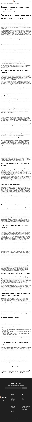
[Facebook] (0, 400)
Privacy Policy (13, 399)
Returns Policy (13, 407)
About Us (12, 395)
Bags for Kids (23, 395)
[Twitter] (2, 400)
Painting (23, 399)
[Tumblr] (4, 400)
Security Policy (13, 398)
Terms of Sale (13, 400)
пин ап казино (12, 31)
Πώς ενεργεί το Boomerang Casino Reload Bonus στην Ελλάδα (25, 371)
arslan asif (2, 11)
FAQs (12, 408)
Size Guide (12, 410)
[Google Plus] (3, 400)
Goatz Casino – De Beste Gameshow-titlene (4, 371)
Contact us (12, 411)
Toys (22, 400)
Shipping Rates (13, 406)
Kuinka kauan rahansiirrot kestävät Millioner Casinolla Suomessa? (13, 371)
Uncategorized (7, 11)
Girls (22, 398)
